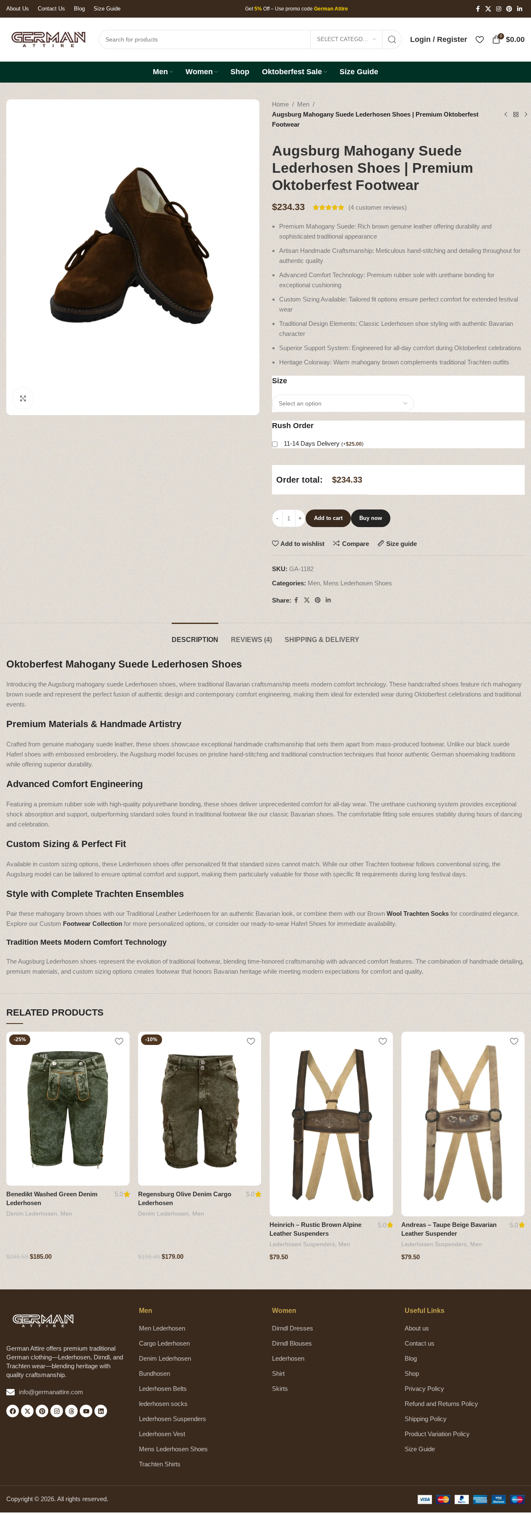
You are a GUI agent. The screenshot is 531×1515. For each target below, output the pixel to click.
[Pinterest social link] (509, 9)
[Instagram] (56, 1411)
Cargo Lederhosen (164, 1343)
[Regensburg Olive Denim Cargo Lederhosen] (200, 1108)
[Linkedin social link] (520, 9)
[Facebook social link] (478, 9)
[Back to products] (516, 114)
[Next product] (526, 114)
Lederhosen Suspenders (302, 1244)
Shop (412, 1373)
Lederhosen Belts (163, 1388)
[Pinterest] (42, 1411)
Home (280, 104)
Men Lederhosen (162, 1328)
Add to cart (328, 518)
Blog (411, 1358)
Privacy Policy (424, 1388)
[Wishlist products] (479, 39)
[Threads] (71, 1411)
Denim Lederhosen (31, 1213)
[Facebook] (12, 1411)
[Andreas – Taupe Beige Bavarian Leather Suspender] (463, 1124)
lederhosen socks (163, 1403)
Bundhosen (154, 1373)
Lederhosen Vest (162, 1433)
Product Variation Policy (437, 1433)
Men (303, 104)
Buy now (370, 518)
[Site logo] (48, 38)
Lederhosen (288, 1358)
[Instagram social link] (499, 9)
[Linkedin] (100, 1411)
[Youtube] (86, 1411)
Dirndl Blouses (292, 1343)
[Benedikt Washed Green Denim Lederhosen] (68, 1108)
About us (417, 1328)
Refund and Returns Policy (441, 1403)
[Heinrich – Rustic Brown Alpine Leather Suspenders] (331, 1124)
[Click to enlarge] (23, 398)
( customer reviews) (377, 207)
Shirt (278, 1373)
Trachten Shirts (159, 1464)
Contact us (419, 1343)
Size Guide (420, 1449)
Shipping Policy (426, 1418)
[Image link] (43, 1320)
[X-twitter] (27, 1411)
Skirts (280, 1388)
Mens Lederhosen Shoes (357, 583)
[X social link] (488, 9)
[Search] (392, 39)
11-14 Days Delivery (324, 443)
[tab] (195, 635)
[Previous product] (506, 114)
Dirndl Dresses (292, 1328)
